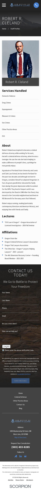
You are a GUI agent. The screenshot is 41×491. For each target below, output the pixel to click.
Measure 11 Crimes (8, 116)
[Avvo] (16, 456)
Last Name (6, 300)
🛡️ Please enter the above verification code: (18, 350)
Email (4, 316)
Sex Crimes (6, 123)
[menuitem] (10, 480)
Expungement (7, 109)
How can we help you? (10, 331)
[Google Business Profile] (25, 456)
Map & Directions (20, 437)
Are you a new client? (9, 323)
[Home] (20, 5)
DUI (3, 136)
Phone (4, 308)
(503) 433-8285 (20, 447)
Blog (20, 408)
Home (20, 393)
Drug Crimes (6, 103)
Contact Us (21, 404)
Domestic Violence (8, 96)
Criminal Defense (20, 397)
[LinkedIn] (20, 456)
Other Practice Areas (9, 129)
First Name (6, 292)
